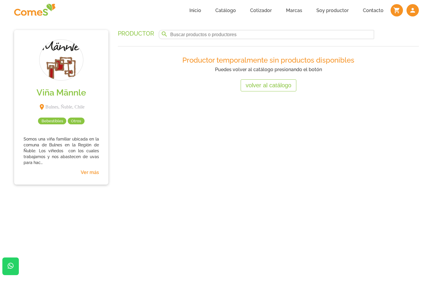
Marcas (294, 10)
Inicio (195, 10)
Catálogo (225, 10)
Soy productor (332, 10)
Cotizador (261, 10)
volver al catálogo (268, 85)
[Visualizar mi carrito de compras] (397, 10)
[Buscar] (164, 34)
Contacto (373, 10)
